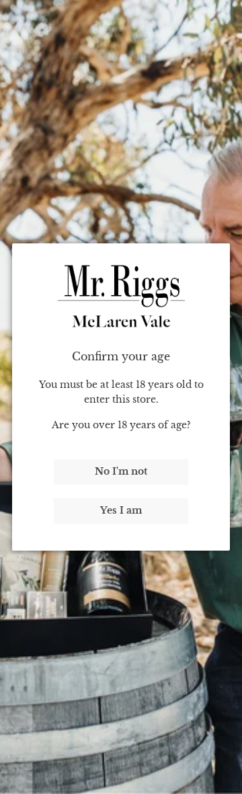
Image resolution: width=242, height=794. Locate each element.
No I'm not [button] (121, 471)
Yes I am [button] (121, 510)
